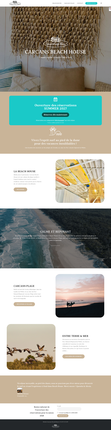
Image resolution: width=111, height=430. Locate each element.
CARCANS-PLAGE (69, 3)
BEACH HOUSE (57, 3)
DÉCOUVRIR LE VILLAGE (24, 304)
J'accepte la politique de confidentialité (68, 412)
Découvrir (20, 189)
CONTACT (80, 3)
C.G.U (66, 421)
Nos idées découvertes (73, 356)
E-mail (59, 406)
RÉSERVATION (91, 3)
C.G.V (62, 421)
